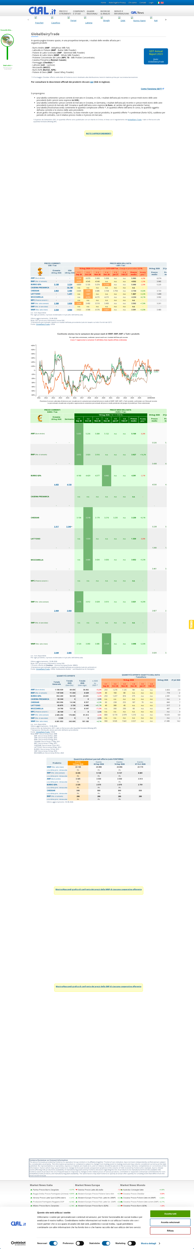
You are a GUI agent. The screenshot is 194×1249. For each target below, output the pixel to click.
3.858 (69, 303)
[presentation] (28, 20)
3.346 (68, 526)
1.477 (69, 294)
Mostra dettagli (148, 1243)
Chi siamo (133, 2)
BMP (55, 796)
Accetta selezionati (170, 1222)
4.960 (69, 310)
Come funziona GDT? (151, 88)
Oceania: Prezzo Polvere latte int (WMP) (139, 1198)
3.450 (69, 291)
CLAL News (137, 12)
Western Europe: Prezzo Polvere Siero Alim (96, 1194)
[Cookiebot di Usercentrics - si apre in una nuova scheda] (18, 1243)
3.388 (56, 303)
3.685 (69, 653)
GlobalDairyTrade (43, 324)
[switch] (80, 1243)
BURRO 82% (52, 784)
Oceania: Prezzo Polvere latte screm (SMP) (140, 1202)
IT (158, 3)
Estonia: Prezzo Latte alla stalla (90, 1190)
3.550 (56, 310)
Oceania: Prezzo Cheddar (133, 1194)
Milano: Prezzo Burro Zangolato (46, 1206)
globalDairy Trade (135, 119)
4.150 (69, 484)
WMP (55, 767)
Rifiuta (170, 1230)
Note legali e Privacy (117, 2)
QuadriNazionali (92, 12)
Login (151, 2)
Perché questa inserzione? (7, 68)
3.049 (56, 653)
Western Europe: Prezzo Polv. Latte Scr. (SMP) (97, 1202)
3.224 (69, 284)
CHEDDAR (51, 790)
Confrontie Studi (79, 12)
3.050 (69, 611)
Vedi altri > (7, 65)
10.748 (70, 287)
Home (103, 2)
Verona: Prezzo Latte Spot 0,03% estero (49, 1198)
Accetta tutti (170, 1214)
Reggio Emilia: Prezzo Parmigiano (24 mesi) (50, 1194)
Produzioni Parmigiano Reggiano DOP (48, 1202)
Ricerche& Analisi (105, 12)
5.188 (56, 284)
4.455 (56, 484)
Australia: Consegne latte (133, 1190)
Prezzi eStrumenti (65, 12)
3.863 (56, 291)
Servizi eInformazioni (121, 12)
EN (162, 3)
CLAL (42, 10)
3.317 (56, 526)
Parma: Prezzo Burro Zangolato (46, 1190)
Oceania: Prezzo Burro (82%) (135, 1206)
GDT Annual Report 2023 (156, 52)
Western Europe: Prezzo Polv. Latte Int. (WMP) (97, 1198)
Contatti (143, 2)
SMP (56, 773)
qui (91, 82)
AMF (54, 779)
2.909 (56, 611)
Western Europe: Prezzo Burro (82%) (93, 1206)
